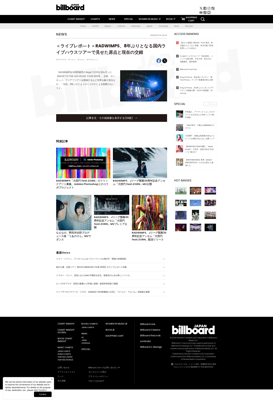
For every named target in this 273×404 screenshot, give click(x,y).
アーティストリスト (67, 372)
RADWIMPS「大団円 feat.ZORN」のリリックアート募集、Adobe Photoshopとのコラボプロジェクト (82, 184)
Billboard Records (150, 335)
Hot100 (95, 26)
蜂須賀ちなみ (93, 59)
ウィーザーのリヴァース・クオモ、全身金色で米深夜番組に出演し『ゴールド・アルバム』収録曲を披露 (103, 291)
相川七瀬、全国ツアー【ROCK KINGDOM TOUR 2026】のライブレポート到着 (91, 267)
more (210, 104)
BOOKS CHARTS (89, 323)
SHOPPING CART (115, 336)
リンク (61, 376)
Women (189, 26)
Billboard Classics (150, 329)
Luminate (145, 341)
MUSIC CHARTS (65, 347)
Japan (149, 26)
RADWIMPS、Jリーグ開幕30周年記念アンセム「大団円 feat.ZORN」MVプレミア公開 (111, 222)
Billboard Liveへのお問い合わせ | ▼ (104, 367)
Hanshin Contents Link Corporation (192, 337)
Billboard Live (147, 324)
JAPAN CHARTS (64, 351)
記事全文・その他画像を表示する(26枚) (110, 118)
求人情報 (62, 381)
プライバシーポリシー (98, 376)
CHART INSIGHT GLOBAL (66, 331)
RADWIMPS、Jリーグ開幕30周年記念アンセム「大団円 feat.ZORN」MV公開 (139, 182)
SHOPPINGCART (191, 19)
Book (176, 26)
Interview (135, 26)
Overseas (163, 26)
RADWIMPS (62, 59)
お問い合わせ (64, 367)
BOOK (169, 19)
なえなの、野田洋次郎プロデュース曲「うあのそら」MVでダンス (73, 236)
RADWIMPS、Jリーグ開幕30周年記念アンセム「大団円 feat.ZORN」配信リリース (149, 236)
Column (121, 26)
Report (108, 26)
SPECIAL (128, 19)
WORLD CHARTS (64, 354)
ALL (82, 337)
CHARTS (95, 19)
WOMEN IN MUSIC (148, 19)
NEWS (112, 19)
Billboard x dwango (151, 347)
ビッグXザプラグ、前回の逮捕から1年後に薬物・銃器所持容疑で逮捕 (87, 283)
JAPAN (84, 340)
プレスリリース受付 (97, 372)
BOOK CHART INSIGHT (65, 340)
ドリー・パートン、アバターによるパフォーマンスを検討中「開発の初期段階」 (92, 258)
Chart (83, 26)
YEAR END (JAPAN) (65, 357)
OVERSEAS (85, 343)
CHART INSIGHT (76, 19)
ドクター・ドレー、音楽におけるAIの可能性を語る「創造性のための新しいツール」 (94, 275)
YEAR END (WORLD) (65, 360)
